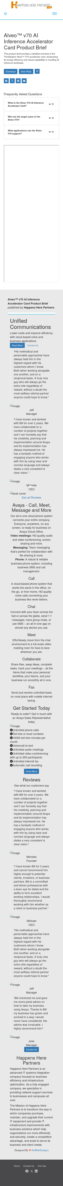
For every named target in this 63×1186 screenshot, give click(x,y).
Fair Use (42, 1165)
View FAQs (26, 71)
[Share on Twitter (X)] (12, 80)
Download (10, 71)
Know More (31, 771)
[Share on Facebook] (6, 80)
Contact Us (33, 345)
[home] (31, 4)
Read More (17, 345)
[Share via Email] (24, 80)
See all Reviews (31, 497)
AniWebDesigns (40, 1150)
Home (17, 1165)
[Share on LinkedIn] (18, 80)
